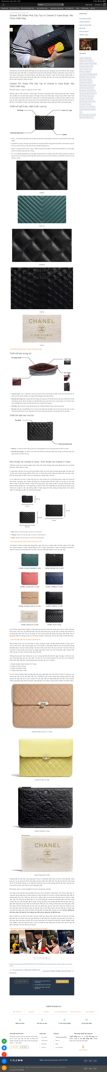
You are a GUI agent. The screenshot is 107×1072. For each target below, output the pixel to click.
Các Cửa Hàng (62, 1067)
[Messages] (4, 1061)
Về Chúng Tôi (69, 8)
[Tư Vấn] (4, 1067)
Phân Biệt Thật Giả (92, 74)
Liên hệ (92, 8)
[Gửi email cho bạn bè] (43, 958)
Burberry (91, 61)
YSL (81, 112)
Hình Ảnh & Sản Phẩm (57, 8)
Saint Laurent (83, 79)
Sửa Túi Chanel (89, 98)
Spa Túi (90, 82)
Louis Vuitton (83, 74)
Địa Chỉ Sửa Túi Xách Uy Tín (86, 117)
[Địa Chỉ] (4, 1041)
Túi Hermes (82, 107)
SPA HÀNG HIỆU (74, 1)
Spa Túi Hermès (91, 90)
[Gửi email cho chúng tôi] (100, 1)
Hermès (82, 71)
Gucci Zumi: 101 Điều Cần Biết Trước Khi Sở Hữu (57, 971)
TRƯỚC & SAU (83, 35)
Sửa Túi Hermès (84, 101)
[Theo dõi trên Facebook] (93, 1)
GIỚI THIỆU (83, 1)
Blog (77, 8)
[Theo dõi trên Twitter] (98, 1)
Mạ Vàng (54, 1067)
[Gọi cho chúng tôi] (101, 1)
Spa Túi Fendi (90, 88)
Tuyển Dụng (84, 8)
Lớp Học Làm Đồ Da (36, 1067)
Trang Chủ (4, 8)
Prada (93, 77)
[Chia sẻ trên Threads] (40, 958)
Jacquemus (88, 71)
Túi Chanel (82, 104)
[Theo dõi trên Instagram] (95, 1)
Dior (92, 66)
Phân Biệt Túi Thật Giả (85, 77)
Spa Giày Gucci (83, 82)
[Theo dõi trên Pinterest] (103, 1)
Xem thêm (19, 1043)
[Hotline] (4, 1054)
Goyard (86, 69)
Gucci (90, 69)
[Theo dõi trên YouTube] (104, 1)
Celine (81, 63)
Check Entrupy (92, 63)
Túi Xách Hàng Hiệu (84, 109)
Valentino (93, 109)
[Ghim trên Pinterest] (46, 958)
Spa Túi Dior (83, 88)
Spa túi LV (93, 93)
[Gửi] (62, 4)
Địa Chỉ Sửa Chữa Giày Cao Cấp (87, 115)
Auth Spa (61, 77)
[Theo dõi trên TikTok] (96, 1)
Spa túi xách (91, 96)
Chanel (58, 964)
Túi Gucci (88, 104)
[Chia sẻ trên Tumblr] (49, 958)
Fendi (81, 69)
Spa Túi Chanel (91, 85)
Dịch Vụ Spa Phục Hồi (27, 8)
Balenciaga (88, 58)
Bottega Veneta (83, 61)
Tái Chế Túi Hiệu (46, 1067)
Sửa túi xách (92, 101)
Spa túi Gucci (83, 90)
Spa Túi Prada (83, 96)
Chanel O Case (64, 964)
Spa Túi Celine (83, 85)
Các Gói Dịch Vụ (14, 8)
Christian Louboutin (84, 66)
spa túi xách (57, 916)
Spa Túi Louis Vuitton (85, 93)
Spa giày (90, 79)
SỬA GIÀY (82, 28)
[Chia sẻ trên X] (37, 958)
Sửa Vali (27, 1067)
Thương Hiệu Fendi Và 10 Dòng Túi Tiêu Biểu (34, 928)
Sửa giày (82, 98)
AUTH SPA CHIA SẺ (14, 13)
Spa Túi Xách (27, 541)
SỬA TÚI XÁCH (83, 31)
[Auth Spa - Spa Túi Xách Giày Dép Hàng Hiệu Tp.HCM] (18, 4)
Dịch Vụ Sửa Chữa (42, 8)
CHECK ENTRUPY (84, 22)
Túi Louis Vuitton (91, 107)
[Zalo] (4, 1047)
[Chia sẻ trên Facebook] (34, 958)
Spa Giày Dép (20, 1067)
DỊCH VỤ (90, 1)
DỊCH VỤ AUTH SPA (23, 13)
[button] (89, 4)
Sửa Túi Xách (27, 349)
